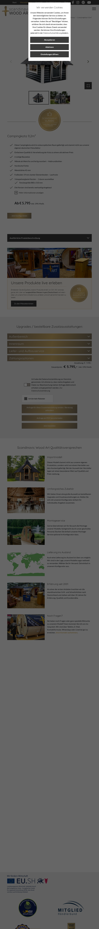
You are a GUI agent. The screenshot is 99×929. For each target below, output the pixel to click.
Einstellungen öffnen (49, 54)
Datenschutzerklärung (52, 33)
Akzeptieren (49, 40)
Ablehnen (49, 47)
